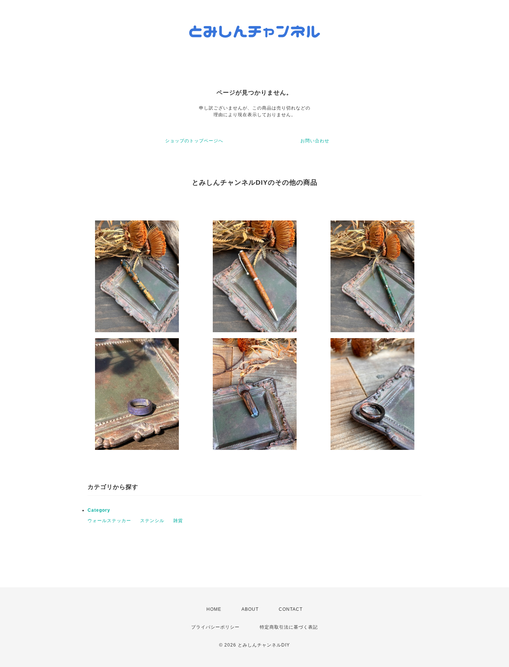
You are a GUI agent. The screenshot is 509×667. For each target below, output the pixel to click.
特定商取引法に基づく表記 (289, 627)
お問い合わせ (314, 140)
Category (99, 510)
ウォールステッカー (109, 520)
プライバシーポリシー (215, 627)
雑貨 (178, 520)
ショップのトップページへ (194, 140)
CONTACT (291, 609)
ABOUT (250, 609)
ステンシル (152, 520)
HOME (213, 609)
